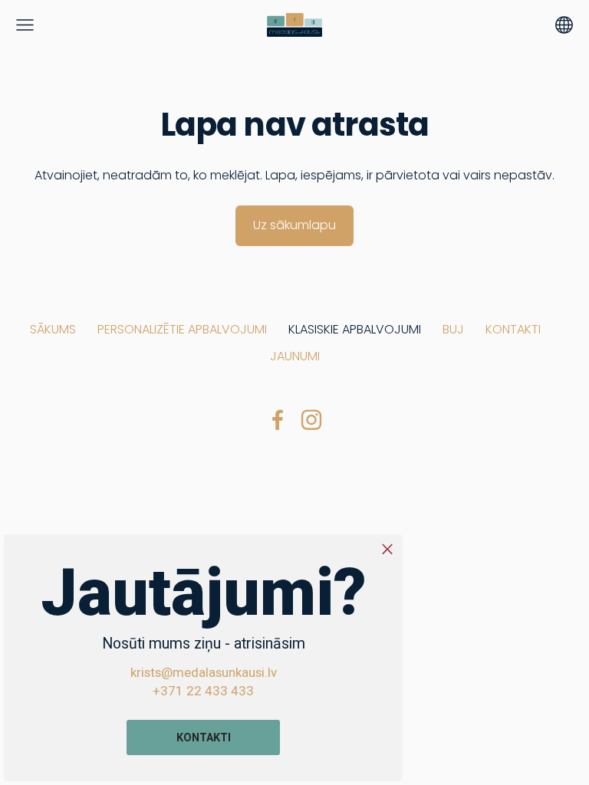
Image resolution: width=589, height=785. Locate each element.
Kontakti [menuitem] (513, 329)
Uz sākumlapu (294, 225)
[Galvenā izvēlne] (25, 25)
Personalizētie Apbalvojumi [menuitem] (182, 329)
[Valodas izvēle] (564, 25)
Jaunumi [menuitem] (295, 356)
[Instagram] (311, 419)
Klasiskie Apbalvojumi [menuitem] (354, 329)
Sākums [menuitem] (53, 329)
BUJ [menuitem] (453, 329)
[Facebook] (277, 419)
